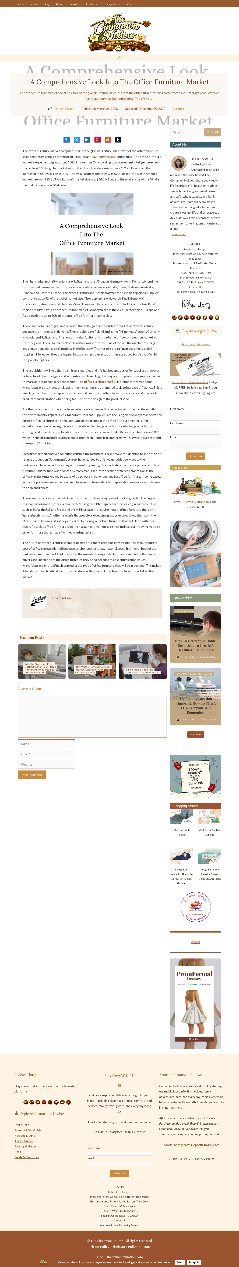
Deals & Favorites (27, 1157)
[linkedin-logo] (87, 139)
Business (178, 108)
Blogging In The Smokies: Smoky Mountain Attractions (210, 874)
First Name (177, 409)
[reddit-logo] (108, 139)
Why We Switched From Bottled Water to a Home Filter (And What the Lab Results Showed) (40, 668)
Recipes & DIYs (25, 1135)
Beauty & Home (25, 1146)
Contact (131, 4)
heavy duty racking (102, 157)
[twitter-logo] (77, 139)
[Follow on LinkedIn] (211, 318)
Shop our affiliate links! (196, 344)
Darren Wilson (64, 108)
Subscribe (74, 4)
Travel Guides (24, 1141)
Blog (47, 4)
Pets (18, 1152)
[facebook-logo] (67, 139)
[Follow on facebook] (199, 318)
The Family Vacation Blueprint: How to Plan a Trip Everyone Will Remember (195, 705)
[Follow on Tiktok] (180, 318)
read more (179, 234)
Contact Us (195, 287)
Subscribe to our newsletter (190, 382)
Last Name (177, 423)
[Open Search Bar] (119, 58)
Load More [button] (195, 734)
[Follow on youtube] (192, 318)
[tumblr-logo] (118, 139)
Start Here (22, 1125)
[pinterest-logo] (97, 139)
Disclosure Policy (124, 1247)
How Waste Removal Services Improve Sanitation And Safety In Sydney (93, 669)
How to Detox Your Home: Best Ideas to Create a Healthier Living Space (196, 645)
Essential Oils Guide (28, 1130)
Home (21, 4)
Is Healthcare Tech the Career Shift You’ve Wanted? (142, 671)
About (34, 4)
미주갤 (195, 942)
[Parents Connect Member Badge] (195, 921)
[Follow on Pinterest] (186, 318)
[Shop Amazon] (217, 318)
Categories (110, 4)
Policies (90, 4)
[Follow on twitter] (205, 318)
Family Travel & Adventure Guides (193, 674)
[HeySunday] (195, 585)
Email (173, 437)
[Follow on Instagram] (174, 318)
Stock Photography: (191, 1145)
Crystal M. (190, 657)
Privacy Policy (98, 1247)
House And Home (184, 611)
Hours (59, 4)
